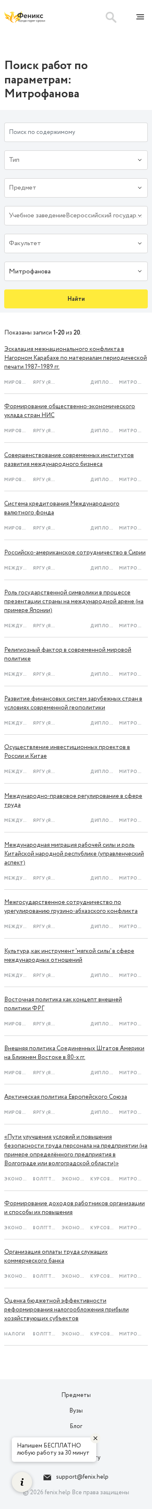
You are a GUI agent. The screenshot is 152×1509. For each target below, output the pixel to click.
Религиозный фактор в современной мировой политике (67, 654)
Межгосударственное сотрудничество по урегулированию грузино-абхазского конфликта (71, 906)
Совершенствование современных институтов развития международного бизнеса (69, 459)
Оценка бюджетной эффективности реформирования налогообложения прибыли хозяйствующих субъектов (66, 1310)
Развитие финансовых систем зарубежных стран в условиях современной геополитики (73, 703)
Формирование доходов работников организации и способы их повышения (74, 1208)
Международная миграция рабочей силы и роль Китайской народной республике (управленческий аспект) (74, 854)
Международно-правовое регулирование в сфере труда (73, 800)
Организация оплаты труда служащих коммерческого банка (56, 1256)
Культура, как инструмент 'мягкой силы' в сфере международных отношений (69, 955)
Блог (76, 1426)
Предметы (76, 1395)
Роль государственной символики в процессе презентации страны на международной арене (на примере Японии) (74, 602)
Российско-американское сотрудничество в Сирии (75, 552)
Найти (76, 299)
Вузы (76, 1411)
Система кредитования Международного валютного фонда (61, 508)
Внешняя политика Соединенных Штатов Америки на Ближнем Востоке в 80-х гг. (74, 1053)
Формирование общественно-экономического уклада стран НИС (69, 411)
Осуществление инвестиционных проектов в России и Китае (67, 751)
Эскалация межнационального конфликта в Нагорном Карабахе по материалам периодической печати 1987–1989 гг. (75, 358)
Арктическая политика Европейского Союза (65, 1097)
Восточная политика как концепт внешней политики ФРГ (63, 1004)
